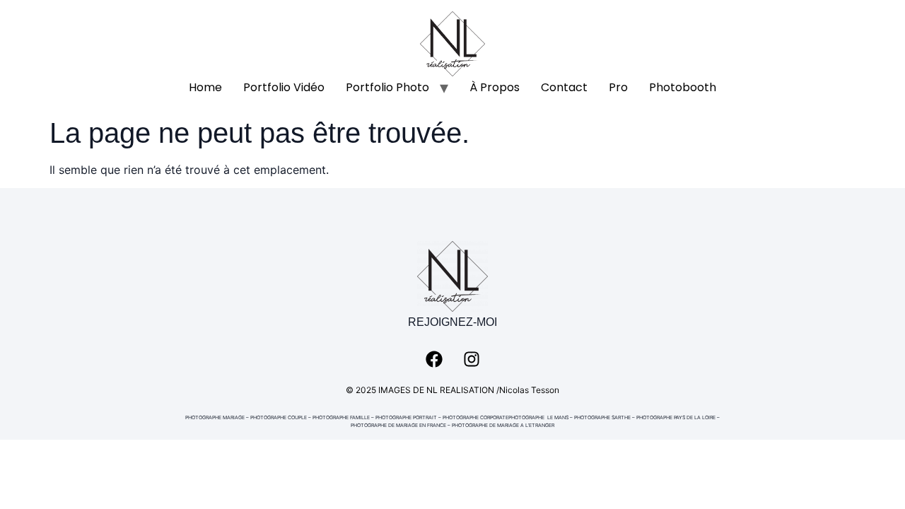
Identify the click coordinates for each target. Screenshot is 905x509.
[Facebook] (434, 359)
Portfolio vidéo (284, 87)
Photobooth (682, 87)
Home (205, 87)
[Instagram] (472, 359)
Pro (618, 87)
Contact (564, 87)
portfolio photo (387, 87)
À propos (494, 87)
